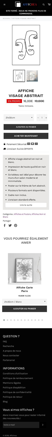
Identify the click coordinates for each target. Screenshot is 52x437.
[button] (4, 320)
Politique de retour (12, 396)
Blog (5, 401)
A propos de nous (12, 350)
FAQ (5, 341)
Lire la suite (26, 205)
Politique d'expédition (14, 387)
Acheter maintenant (26, 136)
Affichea (13, 435)
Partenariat (9, 360)
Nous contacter (11, 355)
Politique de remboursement (18, 378)
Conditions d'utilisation (15, 373)
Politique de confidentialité (17, 392)
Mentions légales (12, 382)
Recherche (8, 346)
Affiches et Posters (22, 214)
